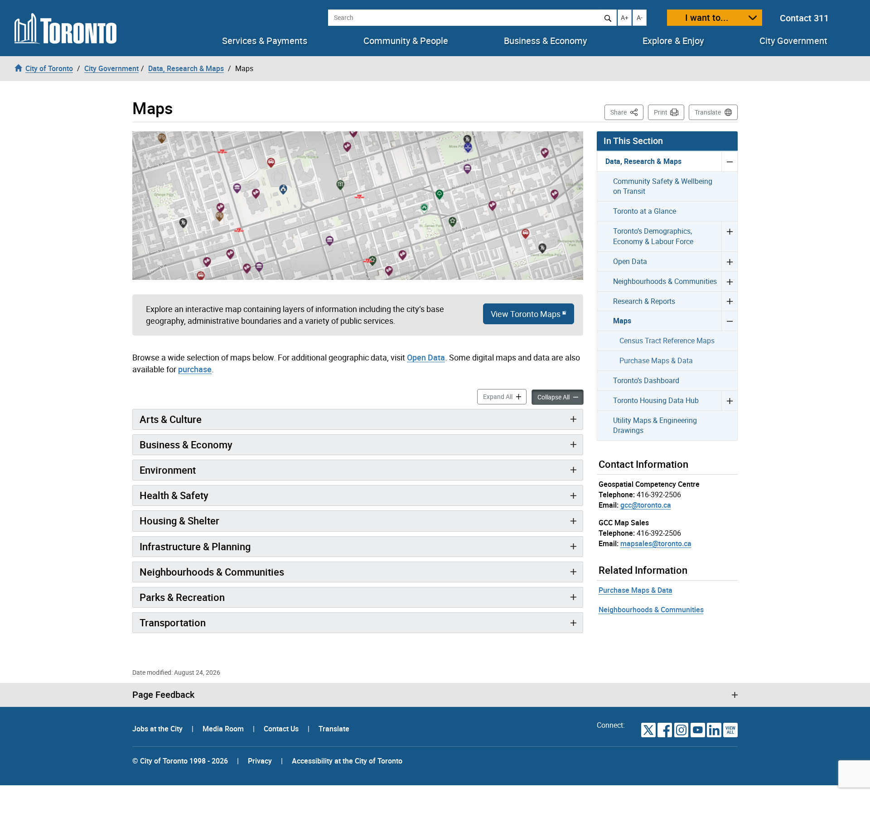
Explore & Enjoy (673, 41)
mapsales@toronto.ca (655, 543)
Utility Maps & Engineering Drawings (655, 425)
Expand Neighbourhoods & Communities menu (729, 281)
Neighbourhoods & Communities (212, 571)
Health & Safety (174, 495)
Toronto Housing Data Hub (656, 400)
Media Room (224, 729)
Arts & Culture (171, 419)
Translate (708, 112)
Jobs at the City (158, 729)
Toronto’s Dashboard (646, 380)
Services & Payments (264, 41)
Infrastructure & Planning (195, 546)
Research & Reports (644, 301)
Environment (168, 469)
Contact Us (282, 729)
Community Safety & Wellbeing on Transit (662, 186)
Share (626, 111)
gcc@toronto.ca (645, 505)
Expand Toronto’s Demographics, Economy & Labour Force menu (729, 236)
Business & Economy (545, 41)
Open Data (426, 357)
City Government (793, 41)
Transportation (173, 622)
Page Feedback (163, 694)
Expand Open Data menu (729, 261)
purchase (195, 369)
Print (660, 112)
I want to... (707, 17)
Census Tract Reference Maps (667, 341)
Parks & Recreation (182, 597)
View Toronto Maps (526, 313)
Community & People (405, 41)
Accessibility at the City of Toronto (347, 761)
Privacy (260, 761)
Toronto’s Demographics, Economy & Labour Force (653, 236)
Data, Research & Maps (643, 161)
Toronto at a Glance (644, 211)
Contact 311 (804, 18)
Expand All (505, 396)
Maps (622, 321)
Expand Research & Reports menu (729, 301)
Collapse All (560, 396)
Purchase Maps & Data (656, 360)
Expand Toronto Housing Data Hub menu (729, 400)
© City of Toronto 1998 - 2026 (180, 761)
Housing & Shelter (179, 520)
